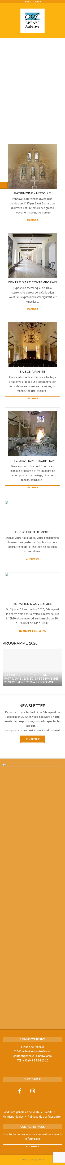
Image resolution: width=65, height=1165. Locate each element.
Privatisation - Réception (32, 460)
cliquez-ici (32, 559)
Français (27, 1)
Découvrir (32, 220)
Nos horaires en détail (32, 631)
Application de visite (32, 532)
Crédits (48, 1112)
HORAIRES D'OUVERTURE (32, 604)
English (37, 1)
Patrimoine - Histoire (32, 193)
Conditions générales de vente (21, 1112)
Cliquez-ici (32, 1146)
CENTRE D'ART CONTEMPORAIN (32, 282)
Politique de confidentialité (44, 1116)
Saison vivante (32, 371)
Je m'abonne (32, 739)
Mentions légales (13, 1116)
